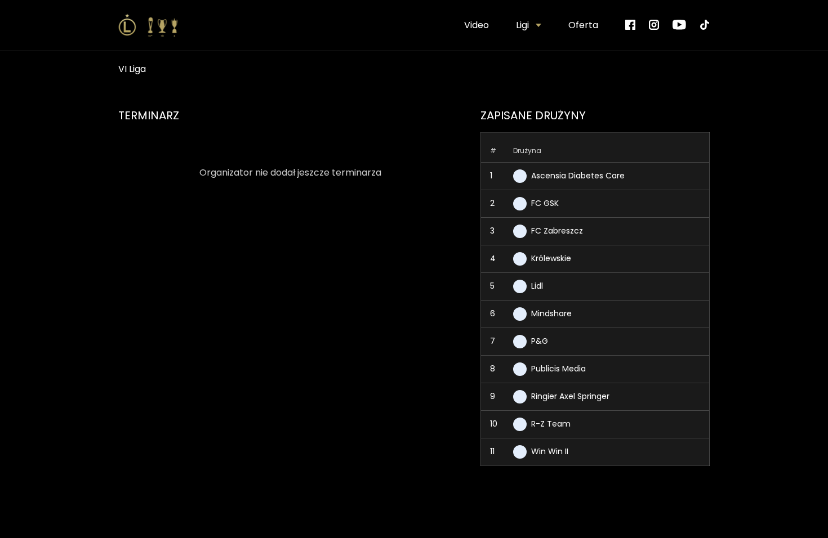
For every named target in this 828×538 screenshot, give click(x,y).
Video (476, 25)
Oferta (583, 25)
